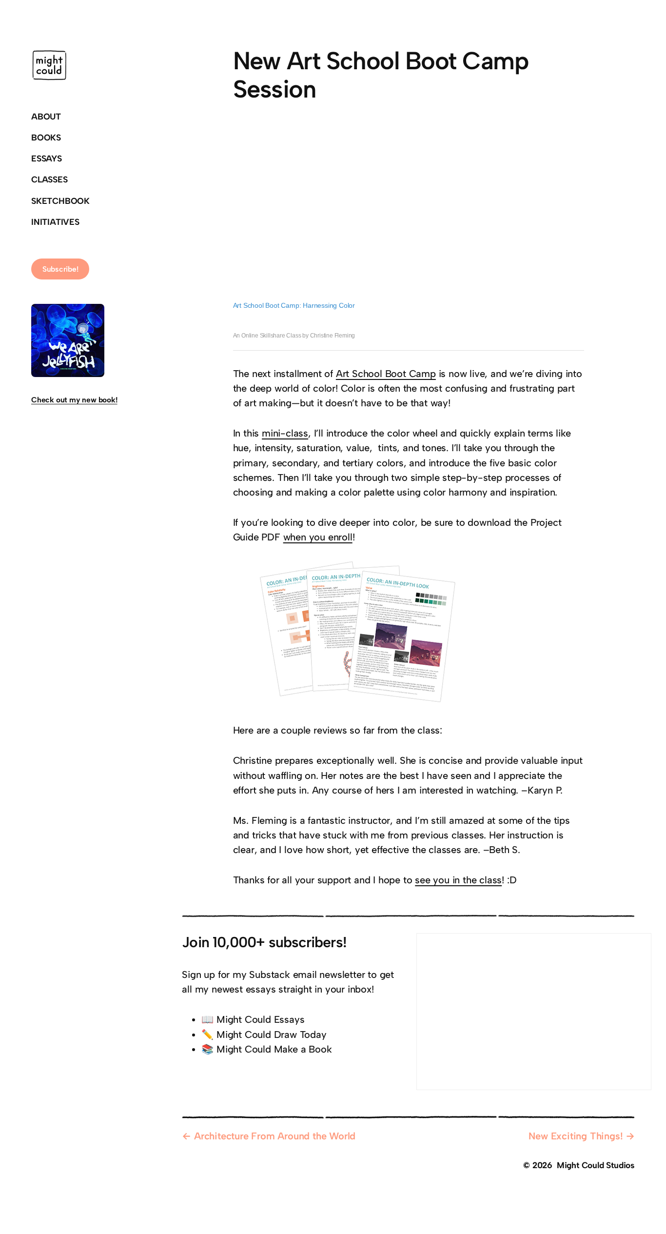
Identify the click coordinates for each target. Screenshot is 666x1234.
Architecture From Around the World (274, 1136)
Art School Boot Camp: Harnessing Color (294, 305)
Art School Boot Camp (386, 373)
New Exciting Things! (576, 1136)
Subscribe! (60, 269)
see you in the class (458, 880)
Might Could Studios (596, 1165)
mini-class (285, 433)
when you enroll (318, 537)
